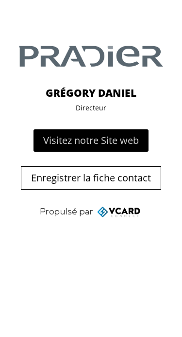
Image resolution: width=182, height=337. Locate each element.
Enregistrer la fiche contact (91, 177)
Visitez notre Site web (91, 140)
